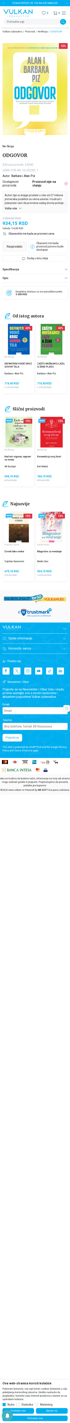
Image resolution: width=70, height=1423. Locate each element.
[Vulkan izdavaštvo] (18, 13)
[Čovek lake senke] (19, 527)
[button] (56, 13)
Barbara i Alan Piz (23, 176)
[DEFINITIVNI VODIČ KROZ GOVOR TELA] (19, 339)
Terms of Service (23, 750)
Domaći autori (11, 544)
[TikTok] (49, 671)
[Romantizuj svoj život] (51, 432)
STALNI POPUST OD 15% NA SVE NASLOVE (35, 3)
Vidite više (11, 208)
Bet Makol (42, 466)
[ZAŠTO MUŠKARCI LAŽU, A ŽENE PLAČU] (51, 339)
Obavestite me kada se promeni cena (31, 233)
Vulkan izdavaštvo (12, 31)
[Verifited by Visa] (45, 770)
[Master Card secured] (38, 770)
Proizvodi (30, 31)
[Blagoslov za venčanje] (51, 527)
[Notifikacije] (7, 1415)
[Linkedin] (60, 671)
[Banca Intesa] (17, 770)
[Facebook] (6, 671)
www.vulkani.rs (16, 790)
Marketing (46, 1404)
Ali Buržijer (10, 466)
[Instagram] (27, 671)
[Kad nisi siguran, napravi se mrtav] (19, 432)
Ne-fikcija (43, 31)
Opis (5, 278)
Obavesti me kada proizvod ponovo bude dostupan (50, 246)
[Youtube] (38, 671)
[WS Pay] (44, 762)
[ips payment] (55, 762)
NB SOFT (43, 790)
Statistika (27, 1404)
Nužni (11, 1404)
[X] (16, 671)
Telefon (7, 720)
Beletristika (43, 544)
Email (6, 704)
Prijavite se (12, 737)
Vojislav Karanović (14, 561)
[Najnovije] (9, 421)
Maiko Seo (42, 561)
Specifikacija (11, 269)
